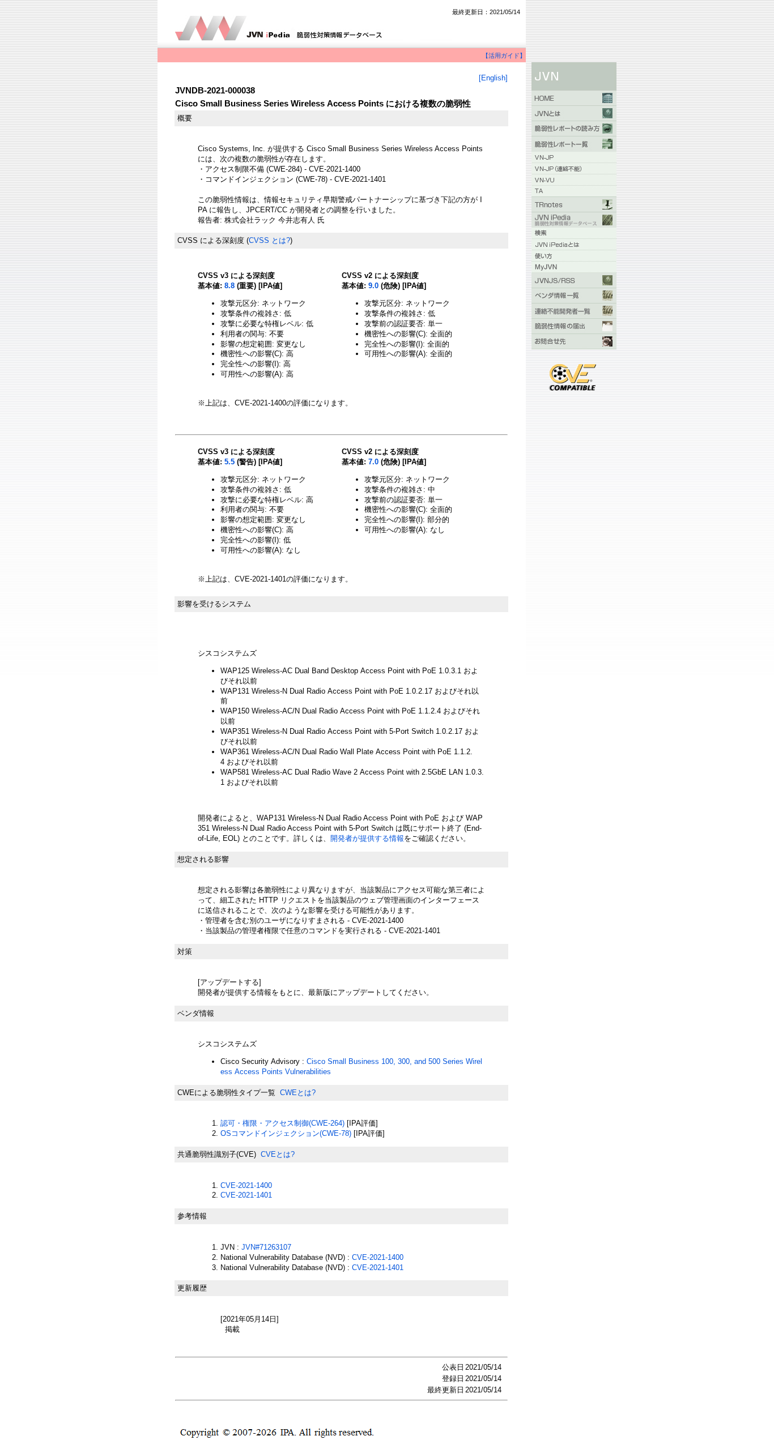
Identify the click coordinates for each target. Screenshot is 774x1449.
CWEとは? (298, 1092)
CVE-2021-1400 (246, 1185)
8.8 (229, 285)
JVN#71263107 (266, 1247)
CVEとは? (278, 1154)
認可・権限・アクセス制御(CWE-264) (282, 1123)
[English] (493, 78)
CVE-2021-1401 (246, 1195)
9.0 (373, 285)
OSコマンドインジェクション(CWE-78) (285, 1133)
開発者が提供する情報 (367, 838)
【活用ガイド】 (504, 55)
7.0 (373, 462)
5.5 (229, 462)
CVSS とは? (269, 240)
